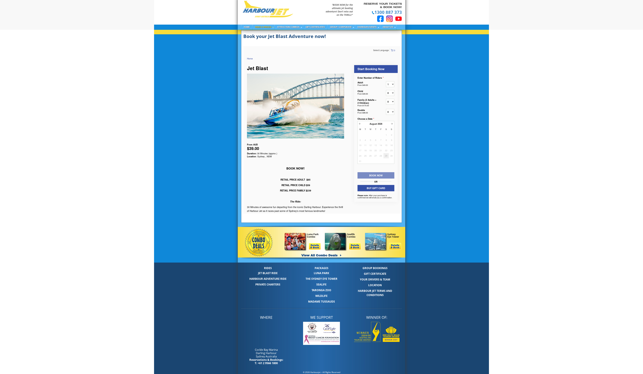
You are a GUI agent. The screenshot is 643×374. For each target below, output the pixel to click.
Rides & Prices (263, 27)
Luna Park (321, 273)
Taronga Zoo (321, 290)
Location (375, 285)
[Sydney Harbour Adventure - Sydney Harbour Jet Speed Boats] (267, 9)
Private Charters (267, 284)
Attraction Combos (288, 27)
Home (247, 27)
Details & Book (314, 246)
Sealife (321, 284)
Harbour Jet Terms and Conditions (375, 293)
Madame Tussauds (321, 301)
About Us (388, 27)
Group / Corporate (341, 27)
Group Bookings (375, 268)
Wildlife (321, 296)
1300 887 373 (388, 12)
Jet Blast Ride (268, 273)
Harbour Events (367, 27)
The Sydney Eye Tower (321, 279)
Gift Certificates (315, 27)
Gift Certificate (375, 274)
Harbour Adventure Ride (268, 279)
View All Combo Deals (320, 255)
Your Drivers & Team (375, 279)
